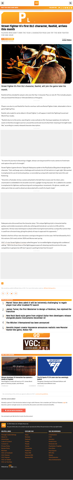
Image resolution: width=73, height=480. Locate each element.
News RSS (28, 453)
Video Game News (8, 39)
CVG (50, 437)
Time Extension (53, 457)
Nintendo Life (53, 444)
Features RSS (29, 455)
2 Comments (32, 386)
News (26, 434)
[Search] (70, 3)
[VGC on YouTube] (67, 8)
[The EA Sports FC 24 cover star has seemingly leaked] (54, 366)
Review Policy (5, 448)
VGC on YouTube (6, 462)
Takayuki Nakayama (29, 167)
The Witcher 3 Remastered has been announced (27, 323)
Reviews (27, 437)
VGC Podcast (5, 457)
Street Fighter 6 (6, 167)
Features (27, 439)
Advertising (4, 439)
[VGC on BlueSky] (65, 8)
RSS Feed (4, 450)
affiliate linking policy (49, 288)
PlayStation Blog (51, 167)
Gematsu (51, 439)
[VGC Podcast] (61, 8)
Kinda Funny (53, 441)
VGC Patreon (5, 455)
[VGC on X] (63, 8)
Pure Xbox (52, 448)
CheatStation (53, 434)
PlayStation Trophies (55, 446)
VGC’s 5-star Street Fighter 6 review (13, 242)
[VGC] (36, 3)
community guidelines (42, 394)
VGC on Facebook (6, 453)
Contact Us (4, 444)
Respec (51, 455)
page (64, 402)
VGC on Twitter (6, 459)
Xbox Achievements (55, 459)
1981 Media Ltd (12, 423)
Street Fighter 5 (32, 113)
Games (27, 446)
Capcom (28, 248)
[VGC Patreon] (59, 8)
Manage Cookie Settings (8, 434)
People (27, 444)
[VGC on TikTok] (69, 8)
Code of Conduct (6, 441)
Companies (28, 448)
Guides (27, 441)
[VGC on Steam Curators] (71, 8)
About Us (4, 437)
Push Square (52, 450)
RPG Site (51, 453)
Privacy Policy (5, 446)
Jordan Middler (67, 40)
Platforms (28, 450)
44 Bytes (13, 466)
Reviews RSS (29, 457)
